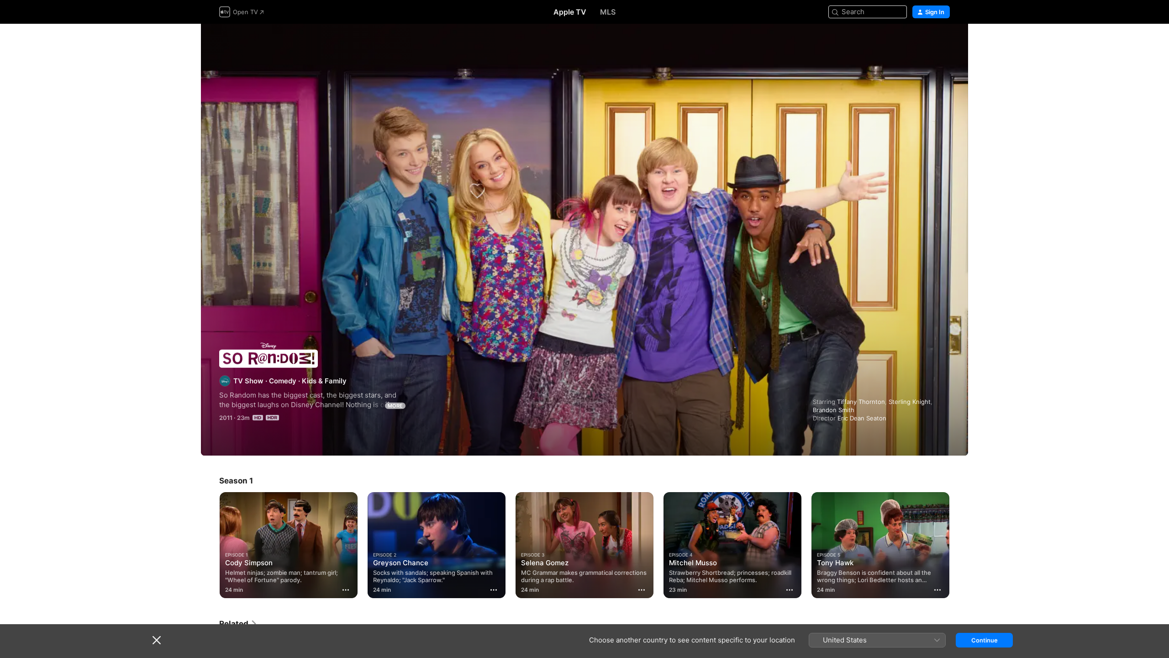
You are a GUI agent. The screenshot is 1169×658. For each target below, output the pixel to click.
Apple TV (569, 11)
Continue (984, 640)
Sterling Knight (910, 401)
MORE (395, 406)
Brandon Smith (833, 410)
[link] (238, 624)
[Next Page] (959, 545)
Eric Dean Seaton (861, 418)
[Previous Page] (210, 545)
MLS (608, 11)
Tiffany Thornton (861, 401)
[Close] (157, 640)
